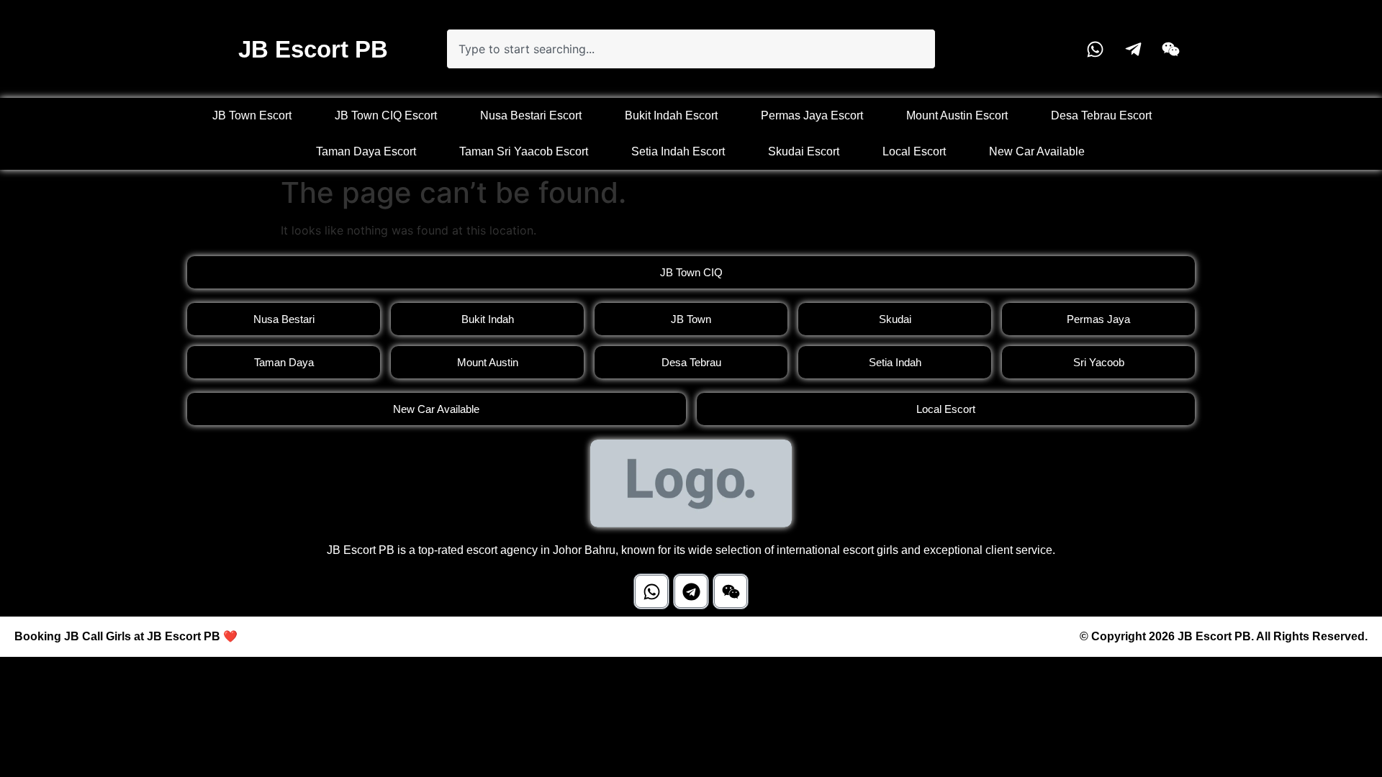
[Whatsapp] (651, 591)
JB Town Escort (252, 115)
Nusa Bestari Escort (531, 115)
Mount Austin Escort (957, 115)
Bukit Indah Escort (671, 115)
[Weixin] (731, 591)
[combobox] (691, 49)
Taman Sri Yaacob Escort (523, 151)
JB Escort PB (313, 49)
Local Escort (914, 151)
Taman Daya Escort (366, 151)
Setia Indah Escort (678, 151)
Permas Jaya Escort (812, 115)
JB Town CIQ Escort (386, 115)
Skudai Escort (803, 151)
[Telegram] (691, 591)
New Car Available (1037, 151)
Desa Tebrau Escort (1101, 115)
